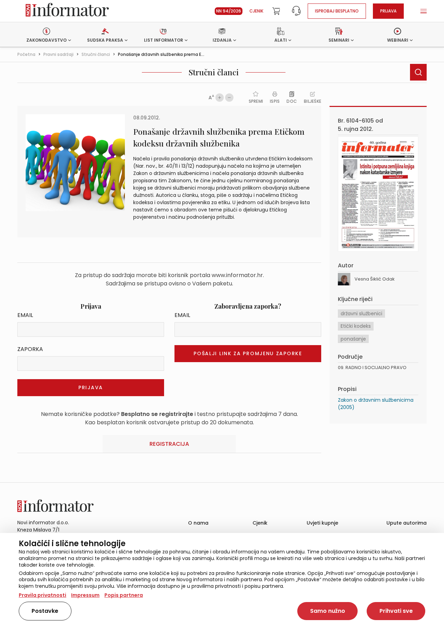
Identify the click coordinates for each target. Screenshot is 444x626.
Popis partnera (123, 595)
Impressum (85, 595)
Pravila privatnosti (42, 595)
